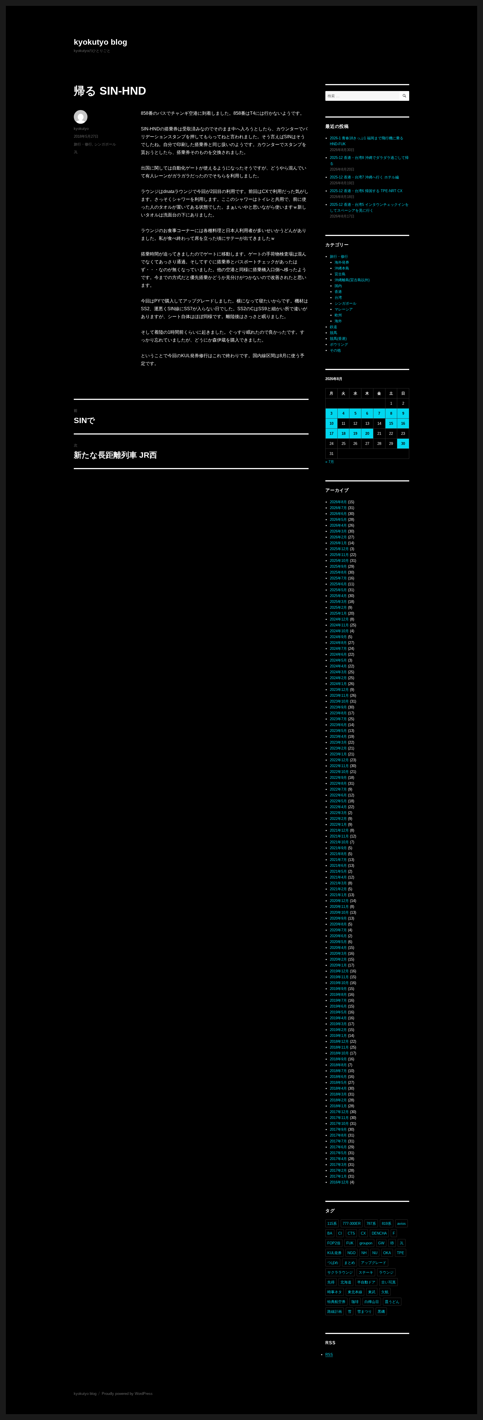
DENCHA (379, 1233)
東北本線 (355, 1292)
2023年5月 (338, 731)
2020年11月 (339, 906)
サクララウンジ (340, 1272)
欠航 (385, 1292)
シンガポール (105, 144)
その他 (335, 350)
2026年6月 (338, 514)
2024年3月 (338, 672)
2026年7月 (338, 508)
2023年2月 (338, 748)
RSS (329, 1354)
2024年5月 (338, 660)
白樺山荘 (371, 1302)
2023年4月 (338, 736)
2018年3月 (338, 1094)
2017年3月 (338, 1165)
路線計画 (334, 1311)
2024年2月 (338, 678)
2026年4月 (338, 525)
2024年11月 (339, 625)
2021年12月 (339, 830)
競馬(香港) (338, 338)
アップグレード (373, 1263)
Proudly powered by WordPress (127, 1394)
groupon (365, 1243)
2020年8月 (338, 924)
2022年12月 (339, 760)
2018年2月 (338, 1100)
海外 (338, 321)
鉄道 (333, 327)
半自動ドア (366, 1282)
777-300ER (352, 1223)
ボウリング (339, 344)
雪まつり (364, 1311)
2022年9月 (338, 777)
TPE (400, 1253)
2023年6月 (338, 725)
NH (363, 1253)
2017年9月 (338, 1129)
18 (343, 433)
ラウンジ (386, 1272)
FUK (350, 1243)
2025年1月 (338, 613)
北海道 (345, 1282)
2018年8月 (338, 1065)
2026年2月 (338, 537)
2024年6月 (338, 654)
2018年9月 (338, 1059)
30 (403, 443)
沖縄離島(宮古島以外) (352, 280)
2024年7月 (338, 648)
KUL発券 (334, 1253)
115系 (332, 1223)
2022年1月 (338, 824)
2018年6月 (338, 1077)
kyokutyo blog (100, 42)
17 (331, 433)
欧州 (338, 315)
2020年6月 (338, 936)
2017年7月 (338, 1141)
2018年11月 (339, 1047)
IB (392, 1243)
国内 (338, 286)
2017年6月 (338, 1147)
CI (340, 1233)
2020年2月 (338, 959)
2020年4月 (338, 948)
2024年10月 (339, 631)
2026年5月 (338, 519)
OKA (387, 1253)
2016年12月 (339, 1182)
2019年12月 (339, 971)
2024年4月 (338, 666)
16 (403, 423)
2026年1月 (338, 543)
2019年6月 (338, 1006)
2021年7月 (338, 860)
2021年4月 (338, 877)
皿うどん (392, 1302)
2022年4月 (338, 807)
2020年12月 (339, 901)
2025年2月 (338, 607)
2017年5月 (338, 1153)
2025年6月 (338, 584)
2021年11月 (339, 836)
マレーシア (344, 309)
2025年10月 (339, 561)
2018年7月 (338, 1071)
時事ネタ (334, 1292)
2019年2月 (338, 1030)
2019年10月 (339, 983)
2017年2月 (338, 1170)
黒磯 (381, 1311)
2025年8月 (338, 572)
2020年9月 (338, 918)
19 (355, 433)
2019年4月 (338, 1018)
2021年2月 (338, 889)
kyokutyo (81, 129)
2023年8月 (338, 713)
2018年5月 (338, 1082)
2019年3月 (338, 1024)
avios (401, 1223)
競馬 (333, 333)
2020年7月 (338, 930)
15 (391, 423)
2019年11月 (339, 977)
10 (331, 423)
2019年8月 (338, 994)
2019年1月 (338, 1036)
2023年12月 (339, 690)
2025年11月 (339, 555)
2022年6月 (338, 795)
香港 (338, 292)
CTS (351, 1233)
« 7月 (329, 462)
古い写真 (388, 1282)
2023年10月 (339, 701)
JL (76, 152)
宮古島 (340, 274)
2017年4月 (338, 1159)
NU (374, 1253)
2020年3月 (338, 953)
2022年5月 (338, 801)
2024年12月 (339, 619)
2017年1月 (338, 1176)
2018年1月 (338, 1106)
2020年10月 (339, 912)
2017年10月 (339, 1123)
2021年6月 (338, 865)
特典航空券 (336, 1302)
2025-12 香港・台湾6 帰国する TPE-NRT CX (366, 191)
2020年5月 (338, 942)
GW (381, 1243)
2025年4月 (338, 596)
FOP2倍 (333, 1243)
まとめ (349, 1263)
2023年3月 (338, 742)
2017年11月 (339, 1118)
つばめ (332, 1263)
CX (363, 1233)
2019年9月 (338, 989)
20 (367, 433)
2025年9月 (338, 566)
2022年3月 (338, 813)
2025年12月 (339, 549)
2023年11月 (339, 695)
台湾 (338, 297)
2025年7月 (338, 578)
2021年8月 (338, 854)
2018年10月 (339, 1053)
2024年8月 (338, 643)
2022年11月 (339, 766)
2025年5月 (338, 590)
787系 (371, 1223)
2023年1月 (338, 754)
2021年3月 (338, 883)
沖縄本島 (342, 268)
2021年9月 (338, 848)
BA (329, 1233)
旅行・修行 (83, 144)
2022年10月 (339, 772)
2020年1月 (338, 965)
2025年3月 (338, 602)
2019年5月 (338, 1012)
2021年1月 (338, 895)
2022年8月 (338, 783)
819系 (386, 1223)
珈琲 (355, 1302)
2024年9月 (338, 637)
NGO (351, 1253)
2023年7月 (338, 719)
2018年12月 (339, 1041)
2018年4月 (338, 1088)
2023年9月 (338, 707)
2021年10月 (339, 842)
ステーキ (366, 1272)
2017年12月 (339, 1112)
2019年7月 (338, 1000)
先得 (331, 1282)
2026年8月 (338, 502)
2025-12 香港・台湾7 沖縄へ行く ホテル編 (364, 177)
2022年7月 (338, 789)
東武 (371, 1292)
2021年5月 (338, 871)
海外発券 (342, 262)
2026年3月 (338, 531)
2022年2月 (338, 819)
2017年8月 (338, 1135)
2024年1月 (338, 684)
